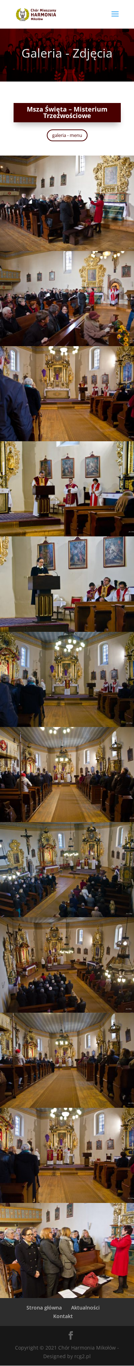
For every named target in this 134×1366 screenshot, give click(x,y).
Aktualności (85, 1307)
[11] (67, 1201)
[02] (67, 344)
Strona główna (44, 1307)
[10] (67, 1105)
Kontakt (63, 1316)
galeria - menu (67, 135)
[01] (67, 249)
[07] (67, 820)
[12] (67, 1296)
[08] (67, 915)
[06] (67, 725)
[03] (67, 439)
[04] (67, 534)
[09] (67, 1010)
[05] (67, 630)
